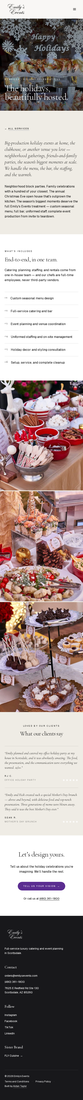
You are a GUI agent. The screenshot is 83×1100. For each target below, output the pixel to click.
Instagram (11, 1015)
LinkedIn (10, 1033)
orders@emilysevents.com (21, 975)
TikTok (9, 1027)
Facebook (11, 1021)
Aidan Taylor (20, 1086)
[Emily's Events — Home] (16, 9)
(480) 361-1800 (49, 898)
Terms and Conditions (17, 1081)
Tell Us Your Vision (41, 886)
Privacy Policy (43, 1081)
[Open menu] (74, 9)
